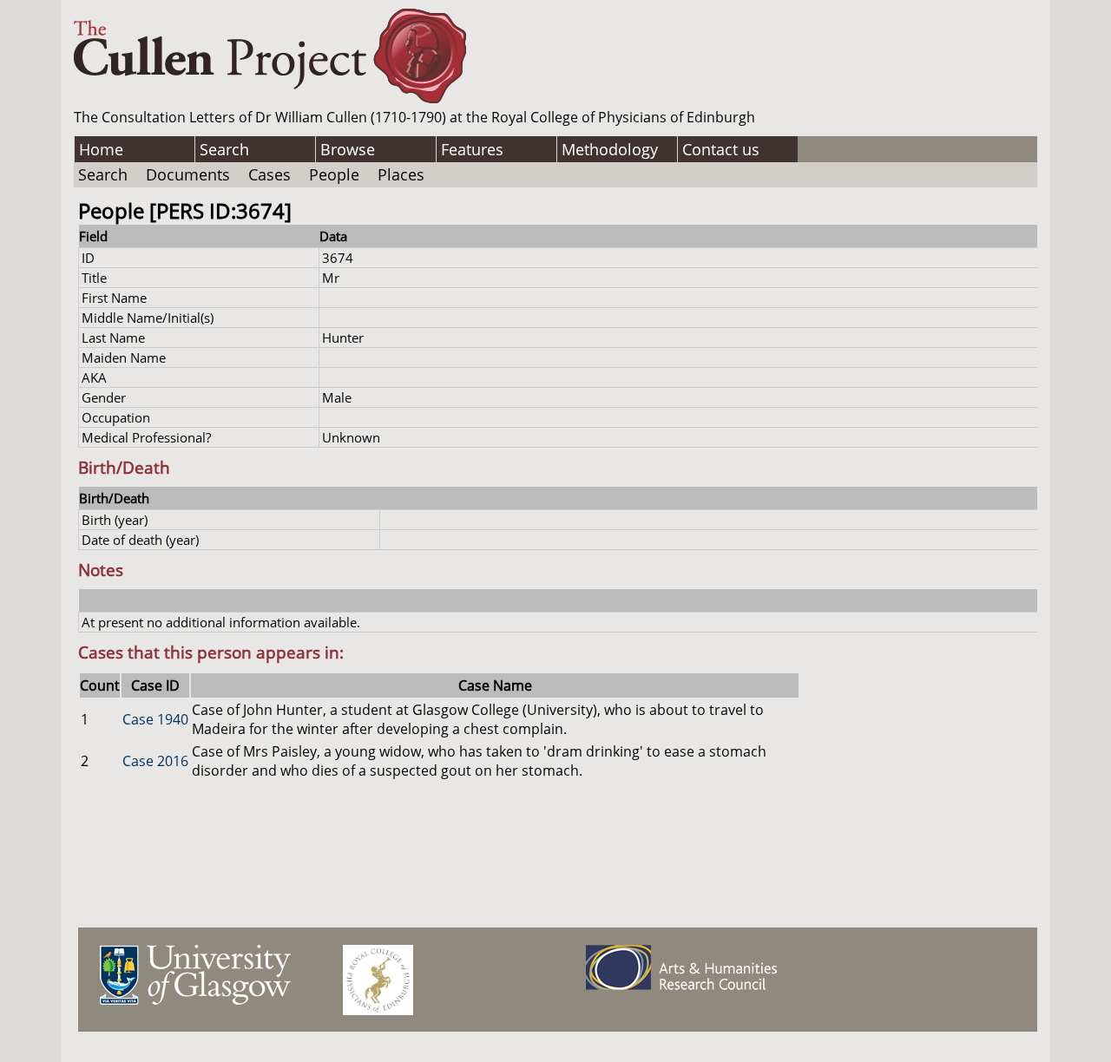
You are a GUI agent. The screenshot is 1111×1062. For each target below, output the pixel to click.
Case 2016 (155, 760)
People (334, 174)
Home (101, 149)
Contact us (720, 149)
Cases (269, 174)
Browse (347, 149)
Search (224, 149)
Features (472, 149)
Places (401, 174)
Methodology (610, 149)
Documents (188, 174)
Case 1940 (155, 719)
